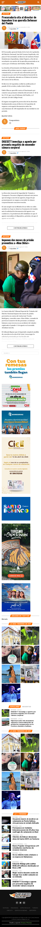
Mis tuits (5, 619)
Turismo (35, 908)
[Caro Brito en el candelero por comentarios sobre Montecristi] (11, 674)
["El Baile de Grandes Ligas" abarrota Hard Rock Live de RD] (11, 693)
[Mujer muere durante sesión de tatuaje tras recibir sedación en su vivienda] (11, 655)
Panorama (14, 908)
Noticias (6, 908)
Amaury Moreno (26, 923)
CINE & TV (10, 910)
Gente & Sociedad (21, 910)
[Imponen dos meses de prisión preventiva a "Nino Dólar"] (30, 655)
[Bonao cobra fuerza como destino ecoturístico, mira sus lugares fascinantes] (11, 636)
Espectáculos (25, 908)
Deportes (32, 910)
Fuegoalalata (13, 29)
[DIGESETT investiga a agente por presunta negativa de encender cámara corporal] (30, 636)
